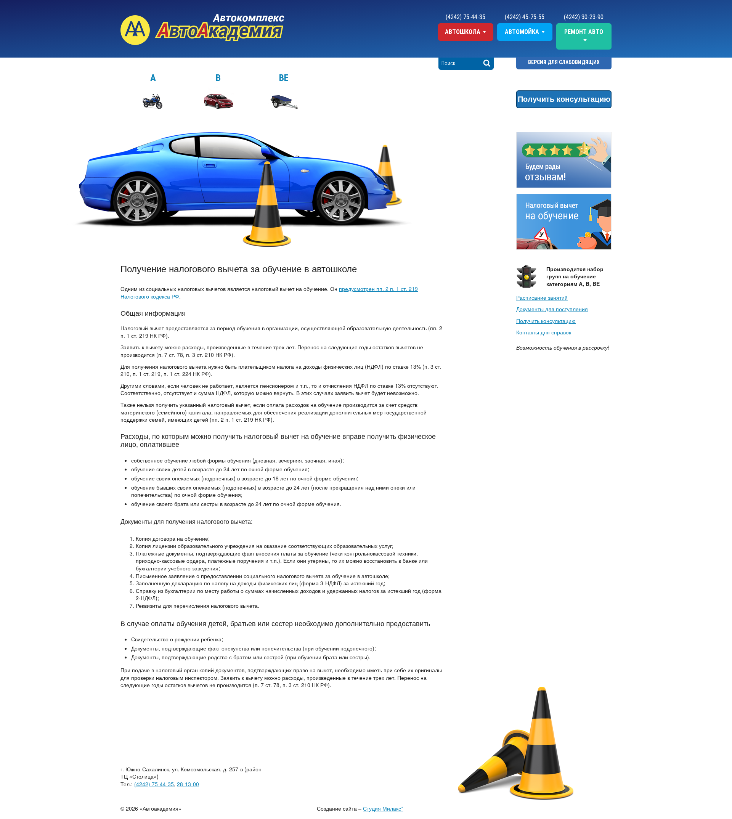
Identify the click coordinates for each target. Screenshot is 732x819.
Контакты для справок (543, 332)
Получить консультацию (564, 98)
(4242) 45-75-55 (524, 17)
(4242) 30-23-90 (584, 17)
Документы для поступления (552, 309)
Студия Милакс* (383, 808)
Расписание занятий (542, 297)
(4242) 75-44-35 (465, 17)
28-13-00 (188, 784)
